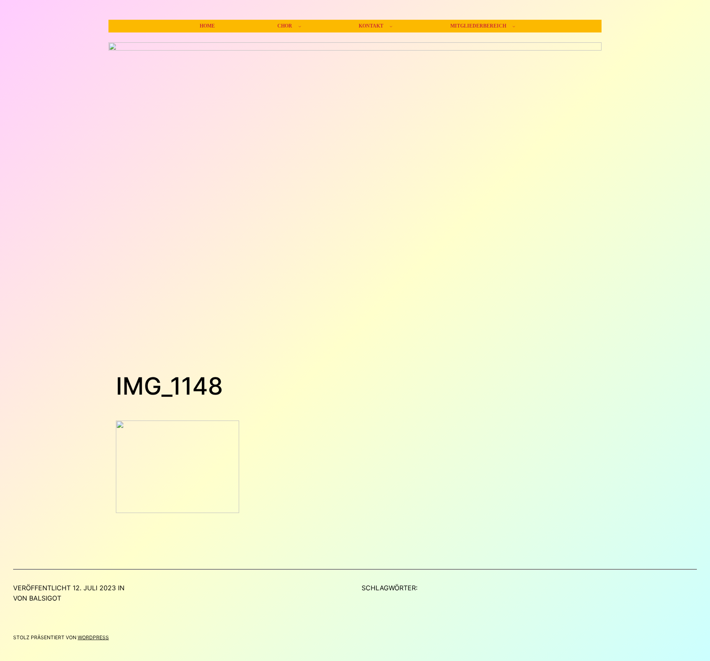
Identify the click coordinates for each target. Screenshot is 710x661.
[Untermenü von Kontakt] (391, 26)
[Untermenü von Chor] (299, 26)
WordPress (93, 637)
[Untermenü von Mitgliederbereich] (513, 26)
